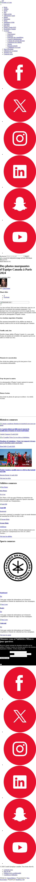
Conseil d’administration (14, 39)
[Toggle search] (0, 4)
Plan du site (7, 871)
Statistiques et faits (9, 22)
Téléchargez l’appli (9, 15)
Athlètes (6, 9)
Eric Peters (3, 491)
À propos (6, 31)
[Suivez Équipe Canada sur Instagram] (20, 154)
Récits (5, 7)
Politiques (10, 36)
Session (9, 44)
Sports (5, 10)
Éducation (7, 25)
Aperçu (9, 32)
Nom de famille (7, 654)
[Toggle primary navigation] (0, 1)
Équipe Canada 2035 (10, 27)
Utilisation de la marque (11, 51)
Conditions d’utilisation (10, 875)
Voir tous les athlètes (6, 536)
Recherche (3, 256)
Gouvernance (11, 34)
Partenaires (7, 19)
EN (3, 1)
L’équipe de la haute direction (16, 41)
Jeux (5, 12)
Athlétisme (3, 527)
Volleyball (3, 623)
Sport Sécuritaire (8, 49)
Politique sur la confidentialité (12, 873)
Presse (5, 20)
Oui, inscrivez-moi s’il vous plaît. (12, 664)
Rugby (2, 608)
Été (1, 596)
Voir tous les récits (5, 478)
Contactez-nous (8, 54)
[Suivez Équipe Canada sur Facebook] (20, 88)
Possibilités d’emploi (10, 29)
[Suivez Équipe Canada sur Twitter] (20, 121)
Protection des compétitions (15, 37)
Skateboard (3, 593)
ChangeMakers (11, 878)
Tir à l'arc (2, 494)
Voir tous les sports (5, 635)
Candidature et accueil (13, 47)
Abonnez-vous (8, 52)
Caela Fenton (6, 288)
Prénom (4, 652)
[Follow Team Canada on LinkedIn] (20, 187)
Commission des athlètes (14, 42)
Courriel (5, 656)
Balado (6, 17)
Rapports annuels (12, 46)
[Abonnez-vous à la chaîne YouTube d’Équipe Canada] (20, 253)
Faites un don (8, 14)
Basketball (3, 511)
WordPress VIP (20, 879)
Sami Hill (3, 508)
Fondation (7, 24)
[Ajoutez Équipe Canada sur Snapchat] (20, 220)
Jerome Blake (4, 523)
